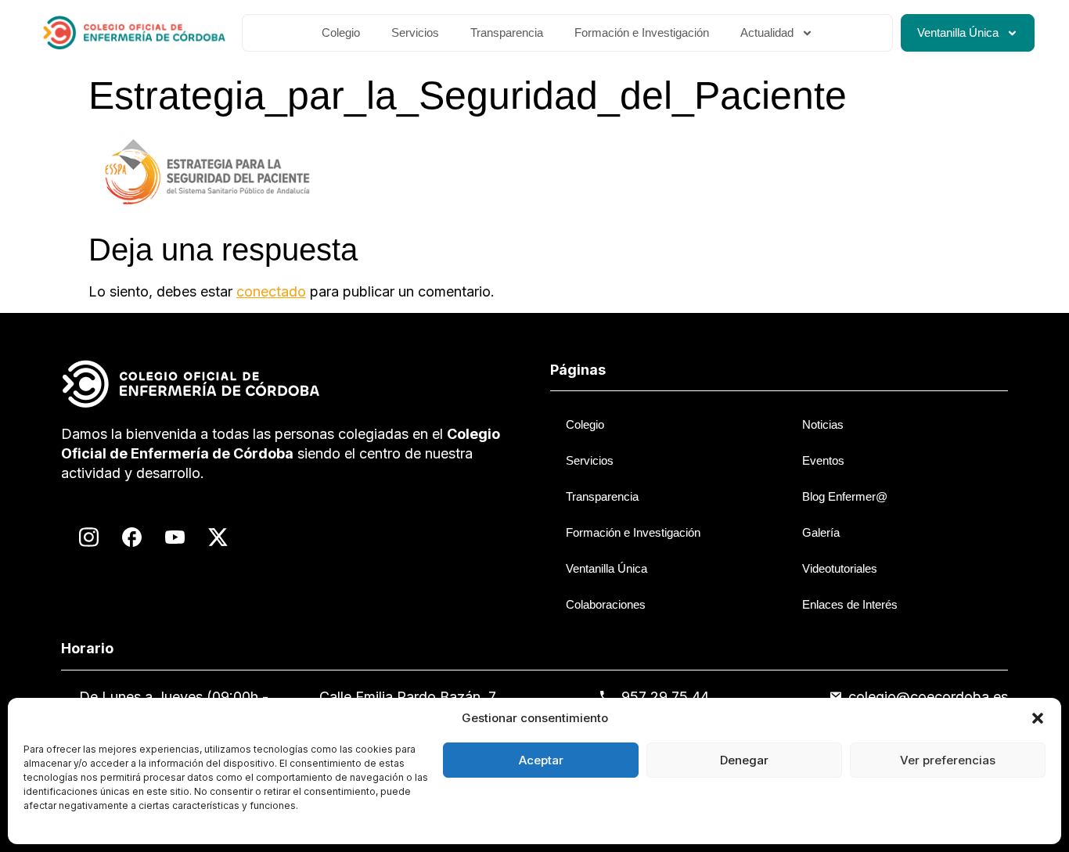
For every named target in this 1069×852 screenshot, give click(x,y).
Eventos (823, 460)
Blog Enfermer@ (844, 496)
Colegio (341, 32)
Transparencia (506, 32)
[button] (1038, 718)
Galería (821, 532)
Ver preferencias (947, 760)
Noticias (823, 424)
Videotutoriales (839, 568)
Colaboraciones (606, 604)
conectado (271, 291)
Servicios (415, 32)
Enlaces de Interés (850, 604)
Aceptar (541, 760)
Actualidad (767, 32)
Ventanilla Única (958, 32)
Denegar (744, 760)
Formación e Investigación (641, 32)
